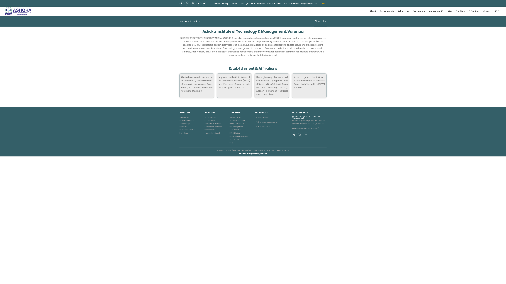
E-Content (474, 11)
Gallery (225, 3)
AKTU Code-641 (258, 3)
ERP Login (245, 3)
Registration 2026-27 (310, 3)
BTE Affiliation (235, 133)
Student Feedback (212, 133)
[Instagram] (186, 3)
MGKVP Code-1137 (291, 3)
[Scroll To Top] (501, 281)
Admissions (184, 117)
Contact (234, 3)
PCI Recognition (236, 127)
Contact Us (234, 139)
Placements (419, 11)
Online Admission (186, 120)
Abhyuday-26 (235, 117)
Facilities (460, 11)
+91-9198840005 (261, 117)
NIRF (323, 3)
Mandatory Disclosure (239, 136)
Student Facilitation (187, 130)
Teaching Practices (213, 123)
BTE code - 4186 (274, 3)
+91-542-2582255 (262, 127)
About (373, 11)
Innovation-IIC (436, 11)
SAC (449, 11)
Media (217, 3)
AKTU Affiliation (236, 130)
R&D (497, 11)
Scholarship (184, 123)
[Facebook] (181, 3)
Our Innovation (211, 120)
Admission (403, 11)
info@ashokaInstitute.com (266, 122)
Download (183, 133)
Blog (231, 142)
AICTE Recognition (237, 120)
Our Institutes (210, 117)
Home (183, 21)
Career (487, 11)
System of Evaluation (213, 127)
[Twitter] (193, 3)
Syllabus (183, 127)
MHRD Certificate (237, 123)
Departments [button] (387, 11)
